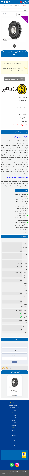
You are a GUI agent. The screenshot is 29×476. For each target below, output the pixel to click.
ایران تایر (14, 423)
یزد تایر (13, 420)
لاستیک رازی (13, 425)
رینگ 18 (14, 443)
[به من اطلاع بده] (5, 13)
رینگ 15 (14, 435)
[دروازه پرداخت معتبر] (24, 458)
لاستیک (25, 10)
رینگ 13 (14, 430)
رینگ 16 (13, 438)
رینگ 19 (13, 445)
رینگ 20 (14, 448)
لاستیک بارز (13, 415)
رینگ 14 (13, 433)
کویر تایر (14, 418)
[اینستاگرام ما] (17, 465)
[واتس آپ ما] (12, 465)
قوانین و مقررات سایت (13, 405)
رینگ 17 (13, 440)
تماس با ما (14, 410)
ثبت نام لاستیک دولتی (14, 408)
